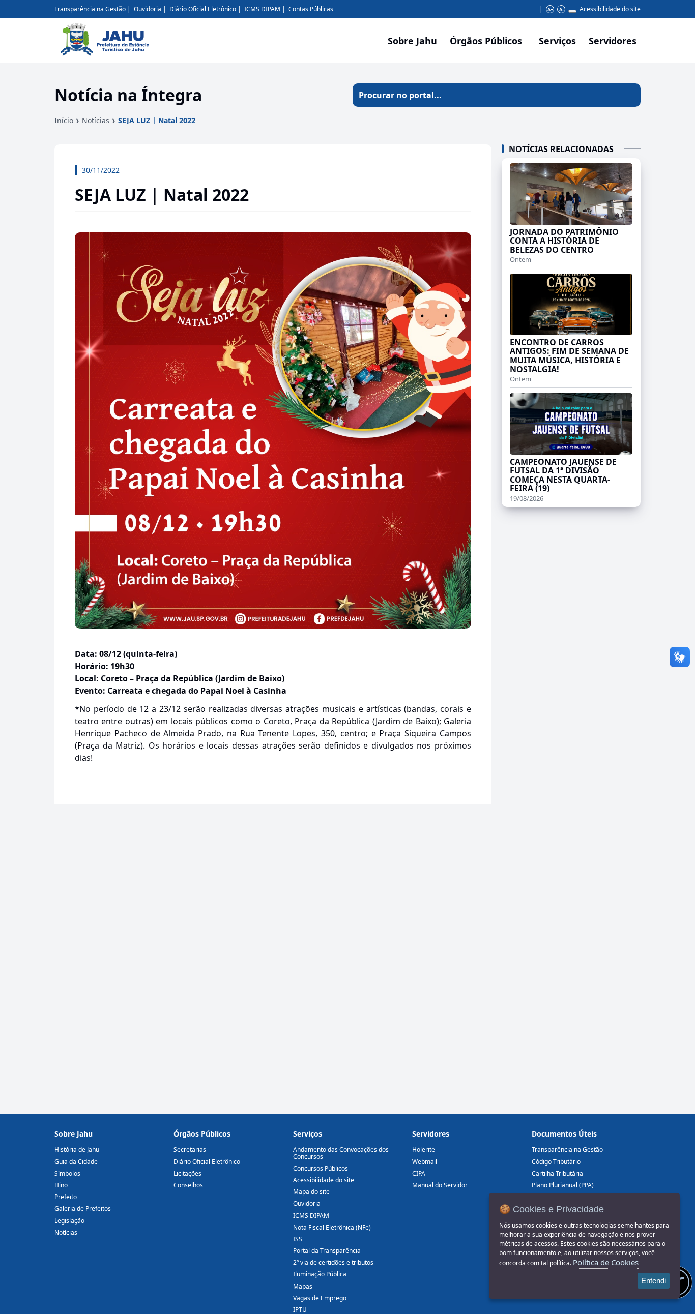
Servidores (430, 1134)
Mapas (302, 1286)
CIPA (418, 1173)
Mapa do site (311, 1191)
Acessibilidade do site (610, 9)
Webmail (424, 1161)
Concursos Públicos (320, 1168)
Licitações (187, 1173)
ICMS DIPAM (262, 9)
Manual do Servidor (440, 1185)
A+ (550, 9)
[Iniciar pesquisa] (629, 95)
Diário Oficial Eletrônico (202, 9)
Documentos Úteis (564, 1134)
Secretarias (189, 1149)
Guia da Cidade (76, 1161)
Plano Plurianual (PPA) (563, 1185)
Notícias (95, 120)
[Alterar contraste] (572, 11)
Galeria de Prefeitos (82, 1208)
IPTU (300, 1309)
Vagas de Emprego (319, 1298)
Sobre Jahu (412, 41)
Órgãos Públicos (201, 1134)
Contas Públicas (310, 9)
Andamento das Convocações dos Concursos (341, 1152)
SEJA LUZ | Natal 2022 (156, 120)
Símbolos (67, 1173)
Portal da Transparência (327, 1250)
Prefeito (65, 1196)
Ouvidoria (147, 9)
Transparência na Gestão (90, 9)
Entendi (653, 1280)
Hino (61, 1185)
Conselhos (188, 1185)
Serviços (557, 41)
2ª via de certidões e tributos (333, 1262)
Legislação (69, 1220)
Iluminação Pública (319, 1274)
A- (561, 9)
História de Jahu (76, 1149)
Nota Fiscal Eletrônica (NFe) (332, 1227)
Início (63, 120)
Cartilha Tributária (557, 1173)
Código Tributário (556, 1161)
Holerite (423, 1149)
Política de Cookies (606, 1262)
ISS (297, 1239)
